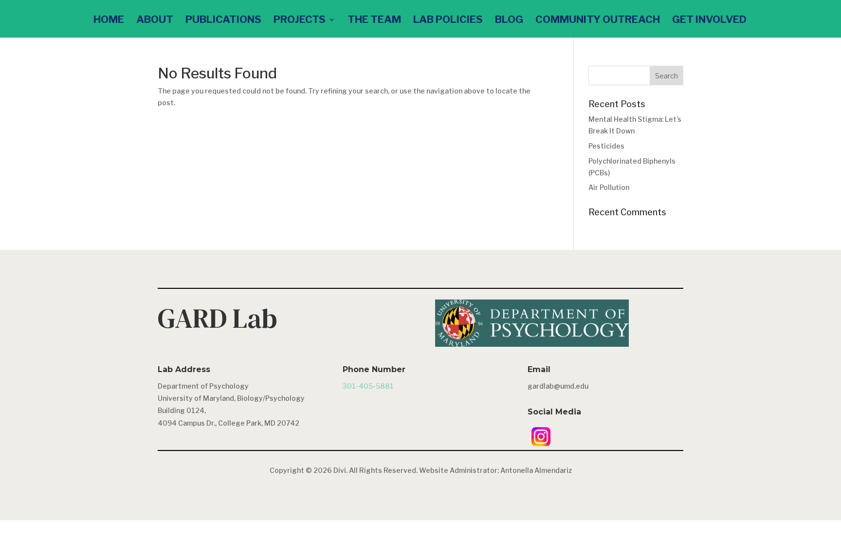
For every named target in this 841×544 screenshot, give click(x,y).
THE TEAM (374, 20)
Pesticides (606, 146)
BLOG (509, 20)
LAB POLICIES (448, 20)
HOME (108, 20)
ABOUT (154, 20)
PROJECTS (300, 20)
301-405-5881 (368, 386)
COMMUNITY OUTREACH (597, 20)
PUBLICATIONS (223, 20)
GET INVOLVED (709, 20)
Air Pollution (608, 187)
